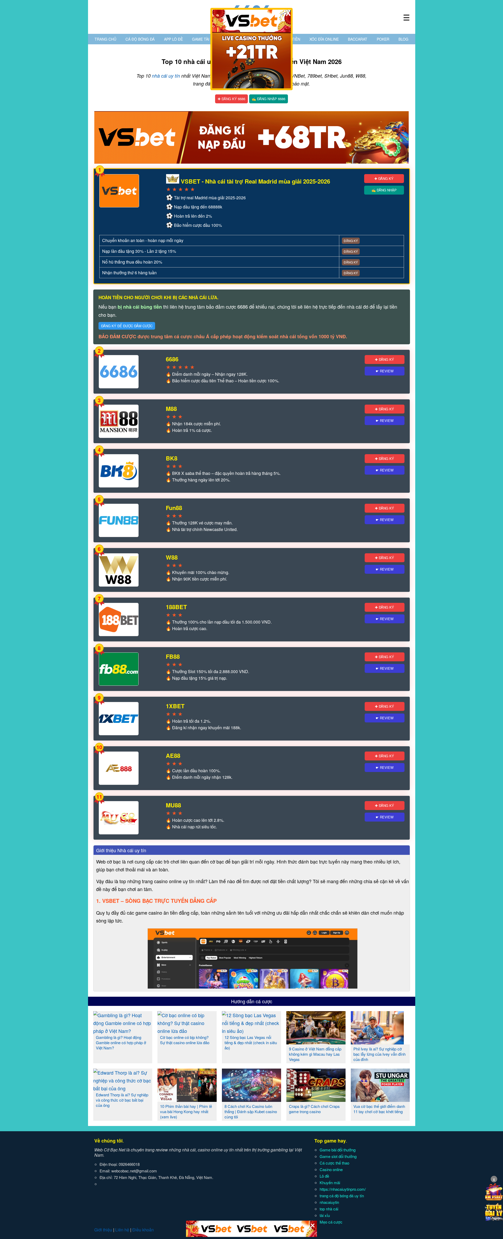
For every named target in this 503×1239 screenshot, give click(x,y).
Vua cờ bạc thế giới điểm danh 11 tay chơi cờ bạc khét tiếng (379, 1108)
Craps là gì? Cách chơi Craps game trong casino (314, 1108)
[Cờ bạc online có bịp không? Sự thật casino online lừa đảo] (187, 1030)
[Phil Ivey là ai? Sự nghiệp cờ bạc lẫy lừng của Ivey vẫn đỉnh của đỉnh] (380, 1042)
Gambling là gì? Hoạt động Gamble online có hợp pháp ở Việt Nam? (121, 1042)
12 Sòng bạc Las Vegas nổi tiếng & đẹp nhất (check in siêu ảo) (251, 1042)
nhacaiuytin (329, 1202)
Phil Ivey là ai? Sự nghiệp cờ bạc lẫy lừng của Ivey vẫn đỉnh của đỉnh (379, 1054)
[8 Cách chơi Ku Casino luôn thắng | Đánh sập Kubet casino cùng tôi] (251, 1099)
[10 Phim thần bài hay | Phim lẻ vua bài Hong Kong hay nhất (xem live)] (187, 1099)
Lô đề (324, 1176)
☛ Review (384, 370)
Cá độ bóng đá (140, 39)
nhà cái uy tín (166, 75)
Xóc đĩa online (324, 39)
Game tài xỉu (204, 39)
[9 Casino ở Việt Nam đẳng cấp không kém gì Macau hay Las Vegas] (316, 1042)
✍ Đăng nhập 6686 (268, 98)
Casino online (331, 1169)
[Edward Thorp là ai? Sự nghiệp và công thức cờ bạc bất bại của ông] (122, 1088)
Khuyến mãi (330, 1182)
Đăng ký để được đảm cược (126, 325)
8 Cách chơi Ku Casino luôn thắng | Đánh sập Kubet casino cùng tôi (251, 1111)
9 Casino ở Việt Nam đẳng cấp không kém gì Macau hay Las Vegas (315, 1054)
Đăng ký (351, 240)
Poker (383, 39)
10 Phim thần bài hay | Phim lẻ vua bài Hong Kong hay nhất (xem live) (186, 1111)
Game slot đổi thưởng (338, 1156)
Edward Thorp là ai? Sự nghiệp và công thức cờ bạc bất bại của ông (122, 1100)
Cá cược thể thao (334, 1163)
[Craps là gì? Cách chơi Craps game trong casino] (316, 1099)
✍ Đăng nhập (384, 189)
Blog (403, 39)
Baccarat (357, 39)
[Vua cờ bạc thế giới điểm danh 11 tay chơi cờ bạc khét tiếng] (380, 1099)
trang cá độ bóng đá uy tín (342, 1195)
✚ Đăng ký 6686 (231, 98)
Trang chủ (105, 39)
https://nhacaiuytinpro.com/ (343, 1189)
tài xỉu (325, 1215)
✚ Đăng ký (383, 178)
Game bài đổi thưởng (338, 1149)
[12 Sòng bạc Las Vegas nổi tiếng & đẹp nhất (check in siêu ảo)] (251, 1030)
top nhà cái (329, 1208)
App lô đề (173, 39)
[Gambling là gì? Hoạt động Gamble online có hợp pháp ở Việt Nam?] (122, 1030)
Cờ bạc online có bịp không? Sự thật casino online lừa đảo (184, 1039)
